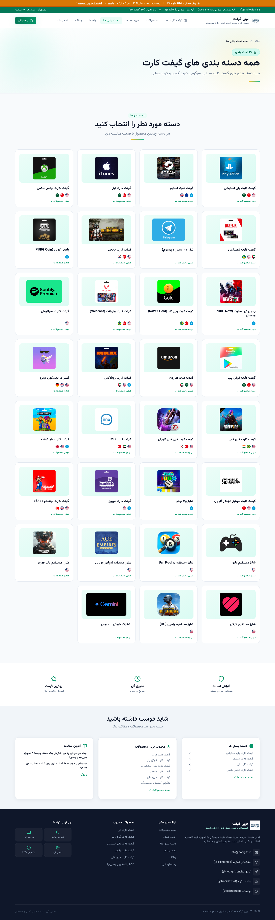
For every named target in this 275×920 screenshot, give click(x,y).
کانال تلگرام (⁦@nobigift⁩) (177, 9)
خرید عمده (132, 20)
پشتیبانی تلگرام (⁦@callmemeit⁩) (214, 9)
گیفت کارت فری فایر (158, 777)
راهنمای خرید (168, 864)
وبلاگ (78, 20)
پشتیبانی (23, 20)
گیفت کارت (176, 20)
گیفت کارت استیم (243, 759)
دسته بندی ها (111, 20)
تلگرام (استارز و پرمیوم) (156, 783)
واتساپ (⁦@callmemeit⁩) (237, 891)
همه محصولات (161, 790)
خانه (257, 41)
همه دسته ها (245, 777)
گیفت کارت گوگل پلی (158, 760)
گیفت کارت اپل (245, 765)
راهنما (111, 3)
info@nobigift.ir (247, 9)
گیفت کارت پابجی (160, 772)
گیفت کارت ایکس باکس (239, 770)
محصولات (152, 20)
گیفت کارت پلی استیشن (90, 3)
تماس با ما (62, 20)
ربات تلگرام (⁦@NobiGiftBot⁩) (143, 9)
